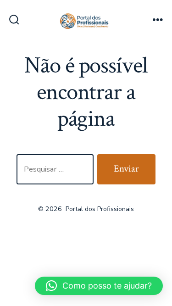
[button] (99, 286)
